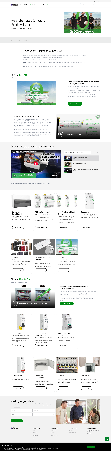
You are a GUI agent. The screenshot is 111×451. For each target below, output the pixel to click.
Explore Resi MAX (67, 303)
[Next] (97, 152)
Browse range (18, 227)
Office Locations (35, 433)
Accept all (91, 446)
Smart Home (53, 432)
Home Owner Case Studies (55, 437)
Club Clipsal (71, 430)
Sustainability (35, 432)
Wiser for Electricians (72, 432)
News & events (35, 435)
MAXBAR (19, 40)
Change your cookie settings (80, 446)
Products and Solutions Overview (20, 16)
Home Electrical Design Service (56, 433)
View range (41, 388)
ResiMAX (26, 40)
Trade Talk (70, 433)
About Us (34, 430)
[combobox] (77, 152)
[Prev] (95, 152)
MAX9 (12, 40)
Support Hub (89, 433)
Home (12, 16)
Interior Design (53, 430)
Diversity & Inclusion (36, 437)
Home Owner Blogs (54, 435)
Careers (34, 438)
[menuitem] (25, 4)
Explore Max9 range (75, 104)
